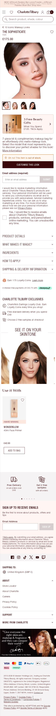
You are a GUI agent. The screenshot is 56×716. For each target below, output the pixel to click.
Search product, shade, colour (26, 19)
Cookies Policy (10, 607)
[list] (28, 71)
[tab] (24, 94)
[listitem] (28, 71)
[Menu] (4, 12)
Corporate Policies (31, 699)
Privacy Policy (25, 208)
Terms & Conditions (12, 699)
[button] (6, 19)
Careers (6, 596)
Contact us (38, 693)
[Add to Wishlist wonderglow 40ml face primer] (22, 400)
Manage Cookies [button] (11, 702)
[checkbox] (4, 218)
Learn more (37, 280)
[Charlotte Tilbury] (28, 12)
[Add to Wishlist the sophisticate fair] (52, 31)
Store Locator (9, 585)
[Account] (42, 12)
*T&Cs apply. (8, 537)
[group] (29, 362)
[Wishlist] (11, 12)
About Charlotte (10, 591)
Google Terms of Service (31, 708)
